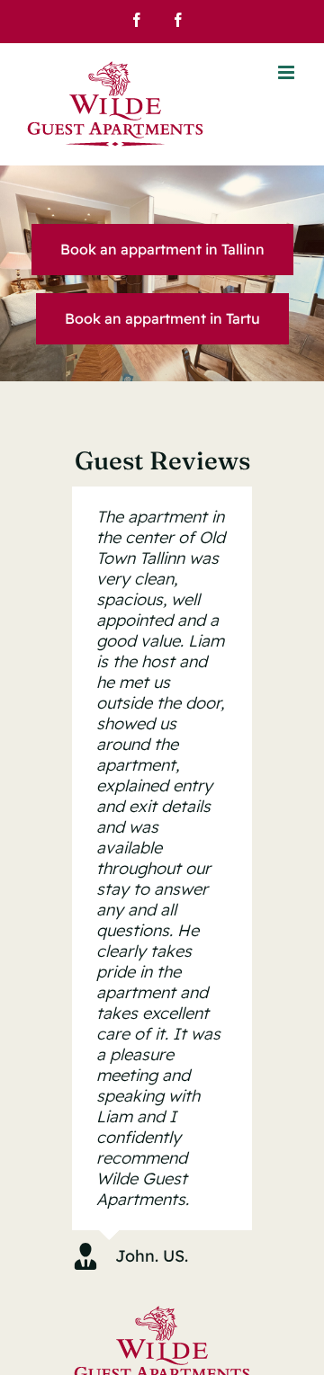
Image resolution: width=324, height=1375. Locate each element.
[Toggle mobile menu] (287, 72)
